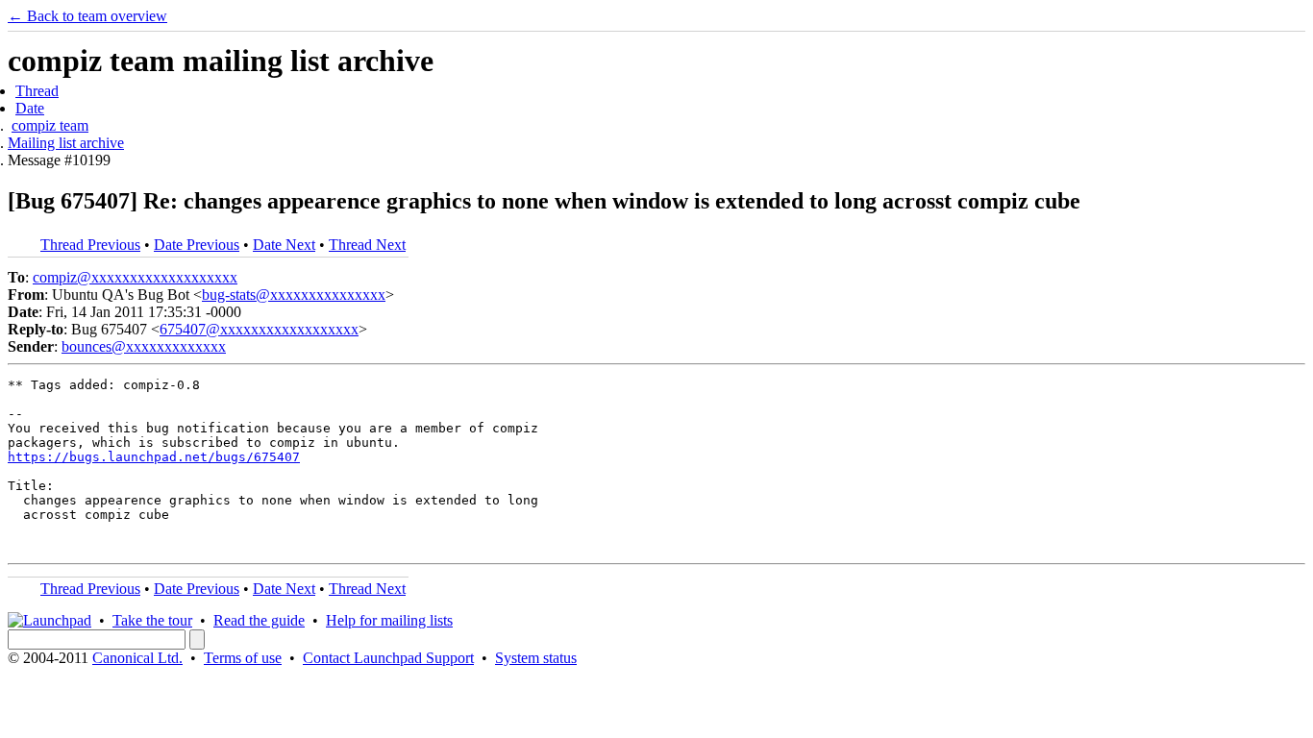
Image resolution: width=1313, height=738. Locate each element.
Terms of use (243, 658)
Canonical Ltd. (137, 658)
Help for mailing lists (389, 620)
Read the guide (259, 620)
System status (536, 658)
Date (29, 108)
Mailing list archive (66, 143)
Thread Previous (90, 244)
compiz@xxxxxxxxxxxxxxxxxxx (135, 277)
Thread (37, 91)
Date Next (284, 244)
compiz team (50, 125)
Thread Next (367, 244)
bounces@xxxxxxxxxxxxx (144, 346)
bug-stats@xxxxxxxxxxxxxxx (293, 294)
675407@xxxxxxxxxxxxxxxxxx (259, 329)
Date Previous (196, 244)
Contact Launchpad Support (388, 658)
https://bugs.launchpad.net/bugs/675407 (154, 457)
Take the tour (152, 620)
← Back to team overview (87, 16)
